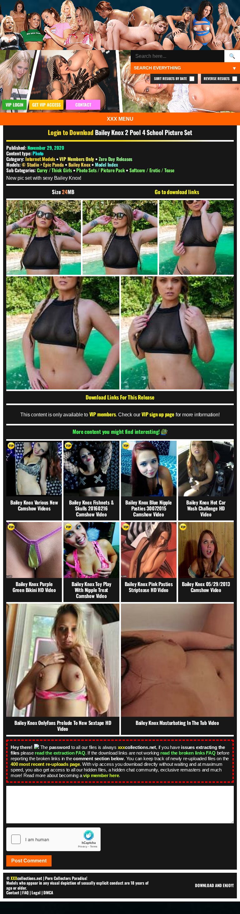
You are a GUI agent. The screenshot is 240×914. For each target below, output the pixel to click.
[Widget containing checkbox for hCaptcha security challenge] (53, 839)
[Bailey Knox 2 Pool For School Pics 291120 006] (62, 332)
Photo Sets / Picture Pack (101, 170)
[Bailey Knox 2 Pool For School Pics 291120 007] (177, 332)
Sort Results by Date (171, 78)
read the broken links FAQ (188, 753)
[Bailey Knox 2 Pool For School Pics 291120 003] (119, 237)
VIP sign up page (158, 414)
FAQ (25, 892)
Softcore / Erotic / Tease (151, 170)
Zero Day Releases (115, 158)
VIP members (102, 414)
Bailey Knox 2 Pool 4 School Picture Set (143, 132)
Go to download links (177, 192)
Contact (12, 892)
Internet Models (40, 158)
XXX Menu (120, 119)
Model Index (106, 164)
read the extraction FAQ (60, 753)
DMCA (48, 892)
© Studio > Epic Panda (43, 164)
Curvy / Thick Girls (55, 170)
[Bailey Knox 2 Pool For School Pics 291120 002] (43, 237)
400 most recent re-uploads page (45, 764)
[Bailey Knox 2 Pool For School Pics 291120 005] (196, 237)
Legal (36, 892)
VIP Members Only (76, 158)
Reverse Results (217, 78)
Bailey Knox (80, 164)
